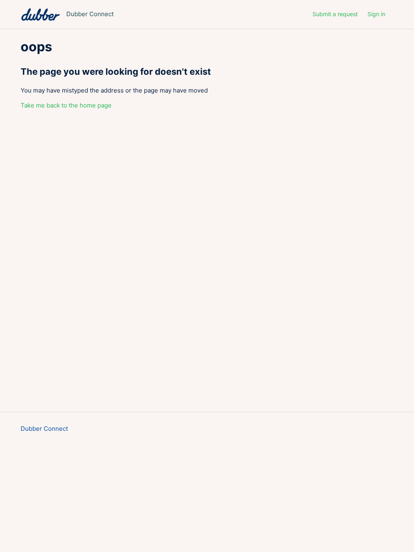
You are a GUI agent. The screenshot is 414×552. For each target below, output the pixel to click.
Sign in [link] (376, 14)
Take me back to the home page (66, 105)
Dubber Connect (44, 428)
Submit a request (335, 14)
